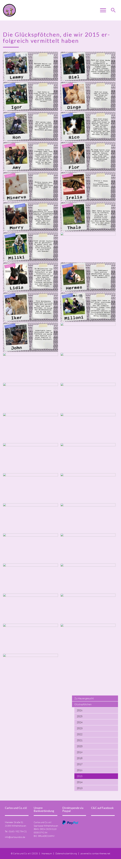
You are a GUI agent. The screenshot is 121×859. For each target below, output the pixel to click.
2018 (79, 758)
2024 (79, 722)
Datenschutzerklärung (66, 853)
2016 (79, 770)
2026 (79, 710)
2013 (79, 788)
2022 (79, 734)
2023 (79, 728)
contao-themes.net (101, 853)
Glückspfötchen (83, 704)
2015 (79, 776)
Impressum (46, 853)
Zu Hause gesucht (84, 698)
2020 (79, 746)
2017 (79, 764)
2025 (79, 716)
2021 (79, 740)
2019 (79, 752)
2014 (79, 782)
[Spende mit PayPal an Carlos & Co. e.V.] (70, 822)
